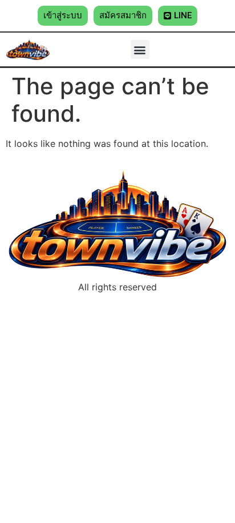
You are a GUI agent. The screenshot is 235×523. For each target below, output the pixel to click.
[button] (63, 16)
